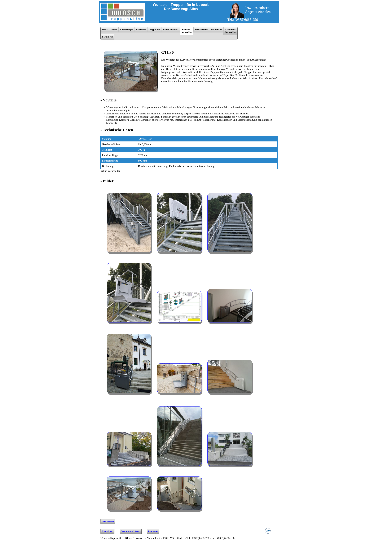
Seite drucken (108, 522)
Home (104, 30)
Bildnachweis (107, 531)
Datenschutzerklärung (131, 531)
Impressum (153, 531)
